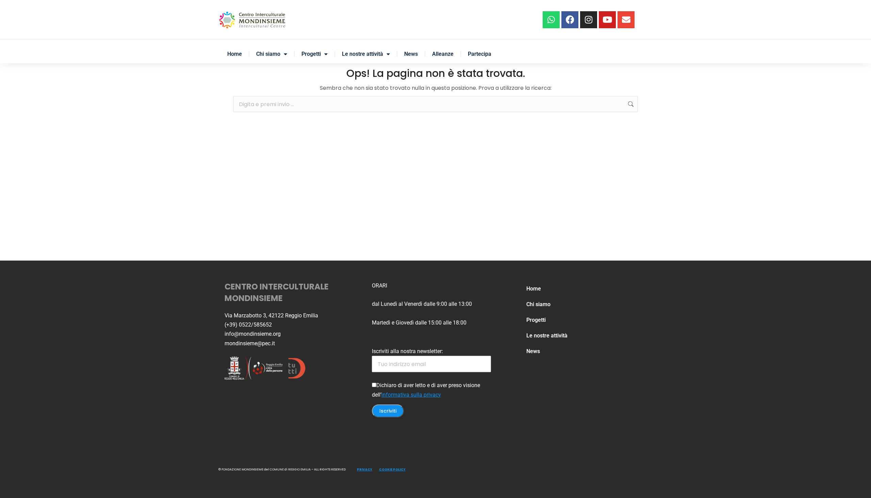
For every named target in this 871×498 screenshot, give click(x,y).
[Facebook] (569, 19)
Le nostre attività (362, 54)
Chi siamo (268, 54)
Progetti (311, 54)
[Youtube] (607, 19)
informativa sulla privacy (411, 395)
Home (234, 54)
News (411, 54)
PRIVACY (364, 469)
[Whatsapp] (551, 19)
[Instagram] (588, 19)
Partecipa (479, 54)
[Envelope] (626, 19)
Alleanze (443, 54)
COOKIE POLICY (392, 469)
